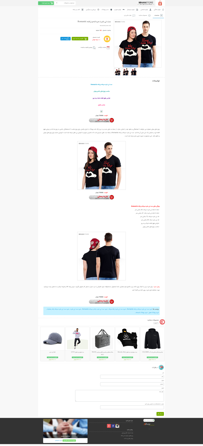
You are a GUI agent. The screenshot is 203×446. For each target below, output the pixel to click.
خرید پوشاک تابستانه (141, 312)
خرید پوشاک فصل (154, 312)
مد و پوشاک (105, 9)
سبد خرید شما (46, 3)
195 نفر (63, 38)
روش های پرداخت (128, 438)
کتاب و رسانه (76, 9)
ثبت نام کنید (58, 440)
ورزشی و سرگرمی (91, 9)
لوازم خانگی (157, 9)
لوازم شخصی (144, 9)
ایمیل (162, 380)
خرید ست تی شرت (75, 309)
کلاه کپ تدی (52, 352)
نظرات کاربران (127, 15)
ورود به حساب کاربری (69, 440)
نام (163, 372)
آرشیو (156, 323)
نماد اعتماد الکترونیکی (127, 433)
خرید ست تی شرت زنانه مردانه (117, 309)
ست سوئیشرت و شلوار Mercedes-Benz (127, 352)
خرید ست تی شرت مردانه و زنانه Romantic (139, 309)
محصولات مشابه (143, 15)
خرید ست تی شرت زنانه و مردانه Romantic (94, 309)
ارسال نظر (160, 414)
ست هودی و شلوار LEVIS (77, 352)
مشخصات (156, 15)
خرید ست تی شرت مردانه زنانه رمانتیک (58, 309)
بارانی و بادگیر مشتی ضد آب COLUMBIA (152, 352)
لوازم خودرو (118, 9)
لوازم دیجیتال (130, 9)
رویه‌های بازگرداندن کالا (127, 435)
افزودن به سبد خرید (78, 38)
